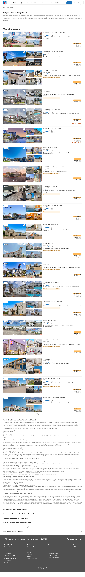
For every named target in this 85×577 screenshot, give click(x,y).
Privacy (49, 546)
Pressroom (29, 556)
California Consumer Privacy (54, 557)
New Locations (7, 553)
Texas (8, 7)
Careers (29, 552)
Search (69, 2)
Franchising (29, 554)
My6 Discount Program (76, 549)
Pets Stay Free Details (53, 553)
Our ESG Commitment (32, 558)
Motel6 (4, 7)
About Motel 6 (7, 546)
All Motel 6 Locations (8, 551)
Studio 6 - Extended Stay (9, 549)
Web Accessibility (52, 549)
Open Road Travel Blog (9, 555)
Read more (5, 20)
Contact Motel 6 (30, 546)
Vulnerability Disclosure (53, 555)
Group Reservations (8, 562)
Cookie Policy (74, 546)
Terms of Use (51, 551)
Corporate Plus (7, 560)
